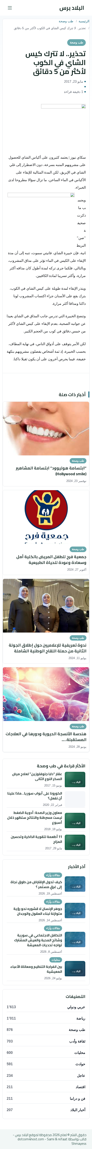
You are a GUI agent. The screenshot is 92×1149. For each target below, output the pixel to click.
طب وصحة (66, 21)
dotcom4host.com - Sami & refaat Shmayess (52, 1141)
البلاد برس (71, 7)
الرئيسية (84, 21)
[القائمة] (10, 8)
